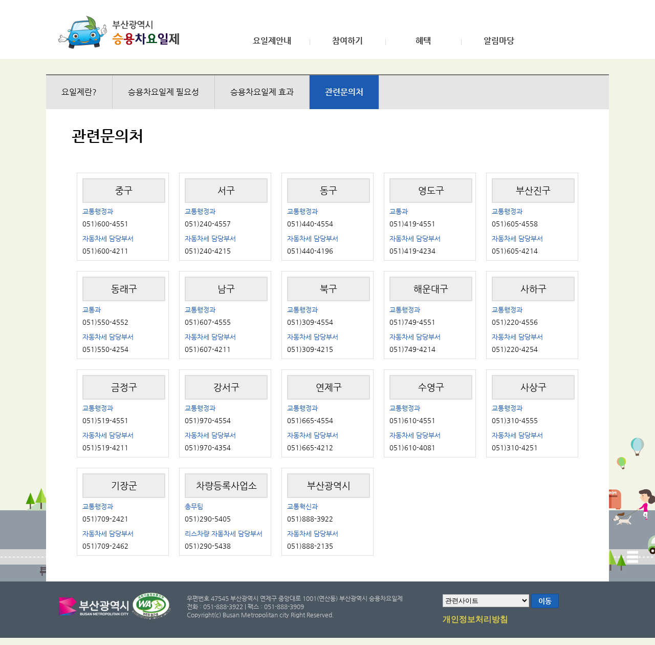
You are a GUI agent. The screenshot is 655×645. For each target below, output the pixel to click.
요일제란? (79, 92)
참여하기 (347, 41)
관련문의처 (344, 92)
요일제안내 (272, 41)
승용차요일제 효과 (262, 92)
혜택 (423, 41)
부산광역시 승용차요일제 (122, 32)
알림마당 (499, 41)
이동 (545, 601)
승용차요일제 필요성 (163, 92)
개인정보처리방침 (475, 619)
